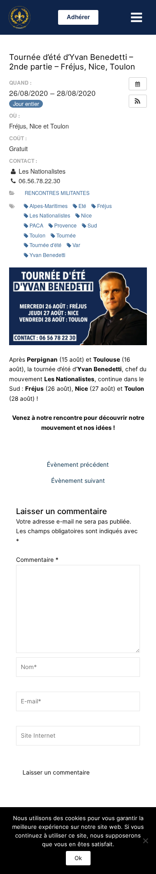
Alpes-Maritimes (48, 205)
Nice (86, 215)
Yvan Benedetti (47, 254)
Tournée (66, 235)
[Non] (145, 840)
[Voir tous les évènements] (138, 83)
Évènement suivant (78, 481)
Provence (65, 225)
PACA (36, 225)
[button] (78, 17)
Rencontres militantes (57, 192)
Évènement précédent (78, 465)
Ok (78, 857)
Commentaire (37, 559)
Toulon (37, 235)
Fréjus (104, 205)
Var (76, 244)
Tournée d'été (45, 244)
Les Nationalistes (49, 215)
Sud (92, 225)
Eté (82, 205)
